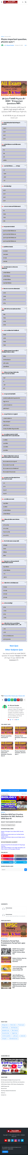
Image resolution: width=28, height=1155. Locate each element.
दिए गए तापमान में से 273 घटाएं (9, 472)
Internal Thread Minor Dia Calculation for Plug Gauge (13, 844)
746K (4, 345)
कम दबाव (5, 258)
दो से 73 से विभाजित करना (8, 636)
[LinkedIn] (15, 700)
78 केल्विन (5, 440)
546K (4, 341)
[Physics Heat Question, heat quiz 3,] (21, 730)
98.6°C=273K (6, 532)
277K (4, 299)
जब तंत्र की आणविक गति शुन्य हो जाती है (11, 428)
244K (4, 296)
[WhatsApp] (12, 700)
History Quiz (13, 1025)
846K (4, 334)
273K (4, 321)
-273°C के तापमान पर (7, 405)
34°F (4, 135)
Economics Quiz (5, 1033)
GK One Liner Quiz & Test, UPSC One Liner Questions (12, 1082)
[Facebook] (6, 700)
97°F (4, 486)
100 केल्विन (5, 503)
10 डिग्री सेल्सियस (7, 510)
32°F (4, 138)
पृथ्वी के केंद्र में (6, 408)
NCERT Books (5, 1027)
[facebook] (16, 719)
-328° (4, 173)
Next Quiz (14, 646)
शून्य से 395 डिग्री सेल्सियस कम (9, 234)
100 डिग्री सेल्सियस (7, 283)
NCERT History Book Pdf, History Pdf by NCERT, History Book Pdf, (18, 951)
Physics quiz (14, 695)
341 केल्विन (5, 443)
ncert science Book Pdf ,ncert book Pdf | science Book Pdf (19, 968)
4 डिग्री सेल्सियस (6, 276)
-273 (4, 629)
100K (4, 214)
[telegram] (12, 719)
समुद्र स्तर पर (6, 401)
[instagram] (14, 719)
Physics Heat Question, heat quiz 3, (21, 737)
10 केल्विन (5, 507)
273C (4, 614)
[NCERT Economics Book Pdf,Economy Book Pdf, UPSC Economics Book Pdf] (6, 985)
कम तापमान (5, 251)
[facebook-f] (19, 1140)
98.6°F (5, 490)
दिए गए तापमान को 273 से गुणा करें (10, 461)
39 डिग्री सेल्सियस (7, 279)
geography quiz (5, 1030)
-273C (4, 610)
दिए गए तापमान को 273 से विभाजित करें (10, 468)
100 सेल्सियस (6, 567)
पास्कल (4, 548)
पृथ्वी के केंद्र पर (6, 425)
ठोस (4, 153)
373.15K (5, 590)
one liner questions (6, 1036)
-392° (4, 177)
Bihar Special (15, 1030)
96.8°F (5, 493)
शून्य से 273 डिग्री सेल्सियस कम (9, 231)
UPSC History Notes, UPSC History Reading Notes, (12, 1084)
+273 (4, 632)
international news (13, 1038)
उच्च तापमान (5, 254)
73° (4, 170)
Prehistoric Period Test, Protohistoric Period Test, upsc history (13, 943)
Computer (4, 1038)
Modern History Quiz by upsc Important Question (19, 960)
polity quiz (15, 1036)
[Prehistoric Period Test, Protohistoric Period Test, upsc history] (14, 930)
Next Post (24, 794)
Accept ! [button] (5, 1151)
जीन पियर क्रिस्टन (7, 359)
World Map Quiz (14, 1027)
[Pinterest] (18, 700)
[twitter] (18, 719)
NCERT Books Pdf (5, 1086)
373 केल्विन (5, 447)
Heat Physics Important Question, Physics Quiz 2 (6, 753)
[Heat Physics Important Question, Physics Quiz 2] (7, 746)
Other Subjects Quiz (14, 650)
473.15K (5, 594)
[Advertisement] (14, 20)
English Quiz (14, 1033)
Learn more (10, 1148)
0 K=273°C (6, 535)
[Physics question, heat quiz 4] (7, 730)
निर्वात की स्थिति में (6, 421)
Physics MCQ (8, 36)
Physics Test (21, 695)
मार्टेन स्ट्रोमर (6, 363)
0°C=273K (5, 528)
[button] (1, 2)
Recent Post (4, 1088)
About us (3, 1092)
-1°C (4, 573)
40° (4, 388)
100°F (4, 128)
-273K (4, 617)
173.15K (5, 587)
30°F (4, 132)
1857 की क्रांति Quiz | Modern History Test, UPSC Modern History (18, 976)
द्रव (4, 157)
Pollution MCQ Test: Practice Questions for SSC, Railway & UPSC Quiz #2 (12, 816)
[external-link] (10, 719)
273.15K (5, 597)
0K (4, 210)
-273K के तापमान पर (7, 418)
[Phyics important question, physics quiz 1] (21, 746)
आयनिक (4, 160)
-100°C (5, 577)
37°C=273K (6, 525)
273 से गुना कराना (7, 639)
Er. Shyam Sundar (13, 705)
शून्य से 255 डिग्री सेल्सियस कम (9, 241)
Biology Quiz (5, 1025)
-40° (4, 385)
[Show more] (24, 700)
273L (4, 303)
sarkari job (22, 1036)
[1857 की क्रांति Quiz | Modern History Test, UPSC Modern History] (6, 976)
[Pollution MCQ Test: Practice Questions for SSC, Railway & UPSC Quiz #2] (14, 803)
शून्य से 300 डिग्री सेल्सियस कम (9, 237)
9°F (4, 483)
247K (4, 293)
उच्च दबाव (5, 261)
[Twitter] (9, 700)
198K (4, 318)
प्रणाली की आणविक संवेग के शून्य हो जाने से (11, 398)
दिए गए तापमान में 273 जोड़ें (8, 465)
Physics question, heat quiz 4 (6, 736)
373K (4, 325)
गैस (4, 150)
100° (4, 378)
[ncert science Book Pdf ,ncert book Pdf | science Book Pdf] (6, 968)
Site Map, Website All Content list (8, 1090)
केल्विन (4, 356)
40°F (4, 190)
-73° (4, 180)
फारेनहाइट (5, 545)
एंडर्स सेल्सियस (6, 366)
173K (4, 217)
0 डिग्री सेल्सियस (6, 272)
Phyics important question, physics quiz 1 (20, 752)
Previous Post (5, 794)
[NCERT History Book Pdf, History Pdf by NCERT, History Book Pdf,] (6, 951)
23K (4, 221)
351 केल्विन (5, 450)
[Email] (21, 700)
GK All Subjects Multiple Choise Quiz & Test (10, 1080)
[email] (9, 1140)
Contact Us (3, 1095)
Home (2, 36)
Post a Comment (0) (14, 790)
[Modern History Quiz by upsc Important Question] (6, 960)
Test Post (3, 846)
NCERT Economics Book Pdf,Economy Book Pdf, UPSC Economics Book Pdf (19, 985)
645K (4, 338)
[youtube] (8, 719)
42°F (4, 194)
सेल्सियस (5, 552)
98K (4, 314)
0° (3, 381)
